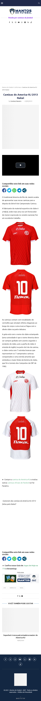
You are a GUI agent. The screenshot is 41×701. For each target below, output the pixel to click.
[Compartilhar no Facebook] (4, 190)
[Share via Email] (22, 596)
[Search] (39, 3)
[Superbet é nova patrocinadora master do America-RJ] (20, 620)
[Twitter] (12, 22)
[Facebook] (9, 22)
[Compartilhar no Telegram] (19, 190)
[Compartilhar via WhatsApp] (14, 190)
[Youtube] (18, 22)
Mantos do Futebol (7, 87)
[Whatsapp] (21, 22)
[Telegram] (25, 22)
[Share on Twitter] (19, 596)
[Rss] (28, 22)
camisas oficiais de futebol (18, 483)
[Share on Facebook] (17, 596)
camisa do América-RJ (21, 479)
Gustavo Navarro (16, 101)
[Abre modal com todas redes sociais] (24, 190)
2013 (4, 587)
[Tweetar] (9, 190)
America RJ (13, 587)
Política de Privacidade (25, 692)
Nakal (21, 587)
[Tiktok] (31, 22)
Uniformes (18, 87)
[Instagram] (15, 22)
